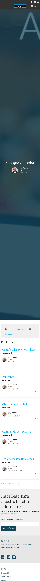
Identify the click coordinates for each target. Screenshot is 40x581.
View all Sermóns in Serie (10, 483)
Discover (5, 573)
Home (3, 569)
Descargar (9, 334)
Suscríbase (8, 528)
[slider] (12, 329)
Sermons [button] (5, 577)
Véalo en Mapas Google (10, 547)
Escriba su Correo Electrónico (12, 520)
